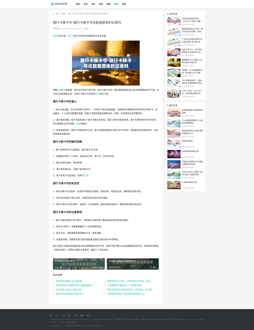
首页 (78, 4)
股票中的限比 (187, 141)
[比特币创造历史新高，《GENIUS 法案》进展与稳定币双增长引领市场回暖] (174, 19)
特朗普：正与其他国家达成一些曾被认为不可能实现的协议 (192, 72)
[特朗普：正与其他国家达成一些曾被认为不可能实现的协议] (174, 70)
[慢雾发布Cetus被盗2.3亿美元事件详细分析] (174, 60)
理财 (116, 4)
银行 (55, 36)
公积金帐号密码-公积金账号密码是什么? (126, 293)
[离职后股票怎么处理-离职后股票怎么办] (174, 131)
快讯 (124, 4)
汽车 (93, 4)
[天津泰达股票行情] (174, 182)
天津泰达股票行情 (189, 182)
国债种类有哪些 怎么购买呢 (69, 281)
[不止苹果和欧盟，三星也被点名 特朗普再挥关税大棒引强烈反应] (174, 81)
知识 (101, 4)
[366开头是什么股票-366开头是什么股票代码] (174, 172)
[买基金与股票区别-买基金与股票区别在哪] (174, 162)
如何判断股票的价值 (190, 151)
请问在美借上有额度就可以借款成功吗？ (75, 285)
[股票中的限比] (174, 141)
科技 (109, 4)
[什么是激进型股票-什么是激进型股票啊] (174, 121)
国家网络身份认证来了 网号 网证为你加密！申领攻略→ (192, 31)
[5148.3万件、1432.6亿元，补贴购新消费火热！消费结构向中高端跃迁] (174, 91)
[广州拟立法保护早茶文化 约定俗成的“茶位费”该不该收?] (174, 39)
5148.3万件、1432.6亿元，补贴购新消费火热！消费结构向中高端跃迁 (192, 93)
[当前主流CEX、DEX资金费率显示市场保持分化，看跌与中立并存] (174, 50)
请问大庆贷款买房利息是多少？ (70, 293)
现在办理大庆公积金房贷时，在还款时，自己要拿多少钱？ (130, 289)
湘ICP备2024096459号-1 (93, 326)
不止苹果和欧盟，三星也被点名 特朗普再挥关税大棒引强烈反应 (192, 83)
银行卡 (71, 36)
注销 (86, 175)
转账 (78, 123)
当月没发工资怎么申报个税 (68, 289)
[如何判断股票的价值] (174, 151)
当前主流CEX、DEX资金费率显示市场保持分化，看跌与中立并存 (192, 52)
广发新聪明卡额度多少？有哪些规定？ (125, 285)
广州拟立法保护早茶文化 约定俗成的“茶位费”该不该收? (192, 41)
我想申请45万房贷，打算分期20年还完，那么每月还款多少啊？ (130, 281)
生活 (86, 4)
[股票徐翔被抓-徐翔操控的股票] (174, 110)
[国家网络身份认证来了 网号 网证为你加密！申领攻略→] (174, 29)
